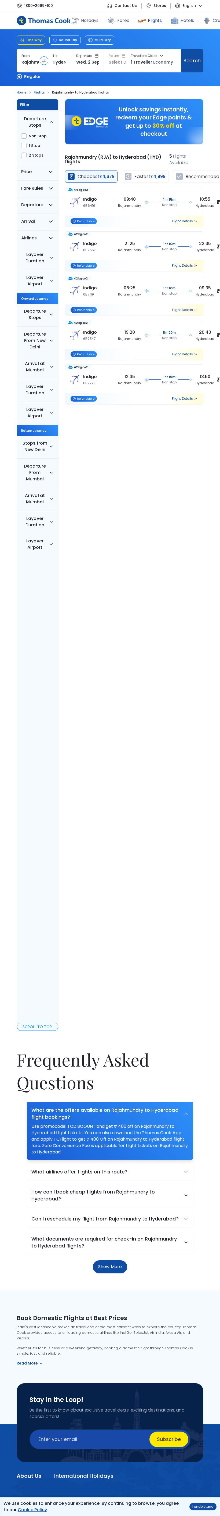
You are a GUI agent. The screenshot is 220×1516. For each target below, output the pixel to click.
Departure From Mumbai (35, 472)
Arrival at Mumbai (35, 366)
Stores (159, 5)
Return (114, 56)
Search (192, 60)
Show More (110, 1267)
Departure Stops (35, 122)
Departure (84, 56)
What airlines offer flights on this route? (79, 1171)
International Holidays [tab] (83, 1476)
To (55, 56)
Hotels (187, 20)
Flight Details (182, 221)
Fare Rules (32, 188)
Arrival (28, 221)
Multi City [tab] (103, 40)
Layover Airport (34, 280)
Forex (123, 20)
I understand (203, 1506)
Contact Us (126, 5)
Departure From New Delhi (35, 340)
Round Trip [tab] (68, 40)
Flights (155, 20)
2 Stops (36, 155)
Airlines (29, 238)
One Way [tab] (34, 40)
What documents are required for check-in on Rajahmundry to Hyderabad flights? (104, 1242)
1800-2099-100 (38, 5)
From (25, 56)
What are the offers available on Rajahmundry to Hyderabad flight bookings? (104, 1113)
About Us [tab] (29, 1476)
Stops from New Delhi (35, 446)
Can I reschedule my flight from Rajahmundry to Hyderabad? (105, 1218)
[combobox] (30, 62)
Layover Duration (34, 257)
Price (26, 172)
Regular (32, 76)
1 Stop (34, 145)
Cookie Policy (32, 1510)
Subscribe (169, 1439)
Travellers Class (144, 56)
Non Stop (38, 136)
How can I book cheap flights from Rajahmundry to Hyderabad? (93, 1195)
